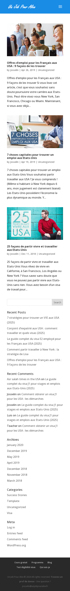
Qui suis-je (45, 567)
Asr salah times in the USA (23, 379)
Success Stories (17, 495)
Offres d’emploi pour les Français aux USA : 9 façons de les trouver (32, 64)
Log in (11, 527)
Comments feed (17, 539)
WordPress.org (16, 545)
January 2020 (15, 445)
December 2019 (17, 451)
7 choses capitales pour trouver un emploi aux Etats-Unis (30, 156)
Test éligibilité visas (26, 567)
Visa (9, 513)
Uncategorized (46, 70)
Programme (37, 562)
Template (13, 501)
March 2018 (14, 481)
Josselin (14, 70)
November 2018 (17, 475)
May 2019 (13, 457)
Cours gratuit (20, 562)
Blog (50, 562)
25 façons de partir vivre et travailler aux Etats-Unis (32, 248)
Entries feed (15, 533)
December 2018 (17, 469)
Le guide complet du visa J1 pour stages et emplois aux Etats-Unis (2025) (33, 383)
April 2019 (13, 463)
